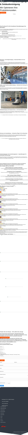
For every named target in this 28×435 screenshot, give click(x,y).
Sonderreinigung (15, 354)
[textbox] (14, 375)
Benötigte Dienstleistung (2, 374)
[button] (14, 161)
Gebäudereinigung (3, 354)
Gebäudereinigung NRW (3, 408)
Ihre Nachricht (1, 355)
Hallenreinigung (11, 354)
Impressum (2, 420)
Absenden (2, 385)
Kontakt (1, 417)
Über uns (2, 419)
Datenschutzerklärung (3, 422)
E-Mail (0, 368)
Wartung (19, 354)
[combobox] (14, 375)
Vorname (1, 346)
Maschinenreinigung (3, 411)
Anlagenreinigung (7, 354)
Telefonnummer (2, 352)
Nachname (15, 362)
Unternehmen (1, 349)
